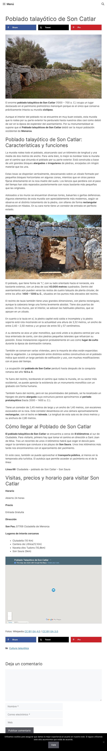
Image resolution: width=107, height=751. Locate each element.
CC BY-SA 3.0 (50, 631)
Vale (53, 744)
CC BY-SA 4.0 (32, 631)
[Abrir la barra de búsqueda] (103, 4)
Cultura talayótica (19, 648)
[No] (103, 742)
